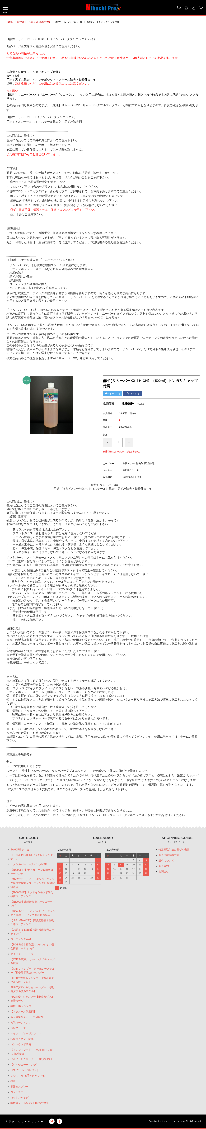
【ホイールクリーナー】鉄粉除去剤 (31, 1059)
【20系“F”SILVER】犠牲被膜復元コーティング (32, 931)
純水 (13, 1081)
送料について (166, 860)
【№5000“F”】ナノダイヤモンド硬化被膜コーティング (31, 894)
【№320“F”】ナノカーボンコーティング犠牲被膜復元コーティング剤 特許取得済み (32, 883)
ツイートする (114, 393)
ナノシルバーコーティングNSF (28, 864)
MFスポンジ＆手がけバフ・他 (27, 1075)
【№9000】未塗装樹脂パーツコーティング (32, 903)
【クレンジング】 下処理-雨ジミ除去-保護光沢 (31, 1051)
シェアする (133, 393)
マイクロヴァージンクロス (27, 1033)
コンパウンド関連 (20, 1044)
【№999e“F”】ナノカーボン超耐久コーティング (31, 871)
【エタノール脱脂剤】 (23, 1011)
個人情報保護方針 (169, 855)
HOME (9, 22)
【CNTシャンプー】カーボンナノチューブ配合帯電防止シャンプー (32, 970)
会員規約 (164, 866)
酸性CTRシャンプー (22, 1006)
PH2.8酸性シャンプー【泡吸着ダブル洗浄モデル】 (32, 998)
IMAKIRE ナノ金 (19, 849)
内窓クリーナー (19, 1028)
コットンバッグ (19, 1097)
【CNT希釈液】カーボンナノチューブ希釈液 (32, 961)
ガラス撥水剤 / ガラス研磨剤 (26, 1017)
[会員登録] (186, 7)
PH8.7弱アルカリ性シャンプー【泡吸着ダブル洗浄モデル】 (32, 989)
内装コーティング (20, 1022)
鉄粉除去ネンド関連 (22, 1039)
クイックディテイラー (23, 954)
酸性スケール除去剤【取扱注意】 (34, 22)
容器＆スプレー (19, 1086)
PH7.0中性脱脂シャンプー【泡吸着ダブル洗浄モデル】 (32, 980)
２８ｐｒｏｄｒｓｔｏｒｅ (24, 1121)
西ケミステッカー (20, 1092)
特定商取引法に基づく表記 (174, 849)
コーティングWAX (21, 939)
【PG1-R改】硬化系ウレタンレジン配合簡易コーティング (32, 946)
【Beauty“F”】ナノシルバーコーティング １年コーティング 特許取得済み (32, 913)
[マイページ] (193, 7)
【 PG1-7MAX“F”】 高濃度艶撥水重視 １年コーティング (32, 922)
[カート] (200, 7)
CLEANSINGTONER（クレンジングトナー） (32, 857)
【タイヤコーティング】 (24, 1064)
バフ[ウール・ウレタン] (23, 1070)
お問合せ (164, 871)
